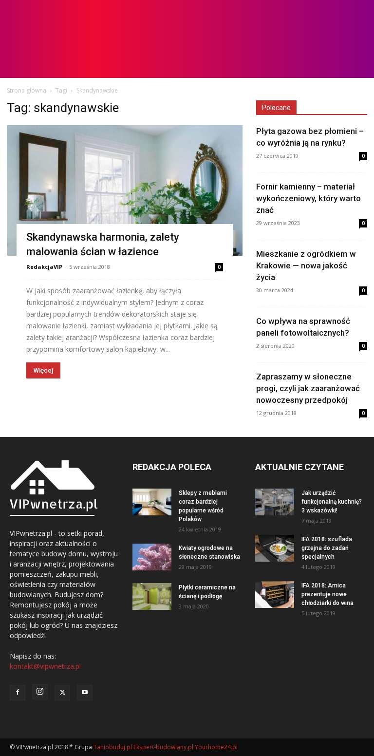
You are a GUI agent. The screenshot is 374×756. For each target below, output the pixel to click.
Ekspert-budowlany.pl (163, 747)
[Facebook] (17, 692)
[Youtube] (85, 692)
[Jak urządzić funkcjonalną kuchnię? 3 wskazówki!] (274, 502)
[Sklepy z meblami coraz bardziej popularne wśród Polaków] (151, 502)
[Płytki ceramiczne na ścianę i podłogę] (151, 596)
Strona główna (26, 90)
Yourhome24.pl (216, 747)
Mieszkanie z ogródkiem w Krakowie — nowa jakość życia (306, 265)
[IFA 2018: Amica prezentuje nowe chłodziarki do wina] (274, 594)
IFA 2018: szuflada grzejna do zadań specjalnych (326, 548)
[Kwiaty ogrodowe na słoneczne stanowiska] (151, 557)
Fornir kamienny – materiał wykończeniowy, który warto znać (308, 198)
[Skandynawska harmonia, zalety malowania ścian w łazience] (125, 190)
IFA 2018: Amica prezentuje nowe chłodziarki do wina (327, 594)
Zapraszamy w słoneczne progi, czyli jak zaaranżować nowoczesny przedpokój (308, 388)
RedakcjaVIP (44, 266)
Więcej (43, 370)
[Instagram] (40, 691)
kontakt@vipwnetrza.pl (45, 666)
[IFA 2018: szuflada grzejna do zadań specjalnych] (274, 548)
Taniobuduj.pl (113, 747)
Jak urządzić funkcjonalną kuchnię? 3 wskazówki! (331, 502)
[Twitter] (62, 692)
